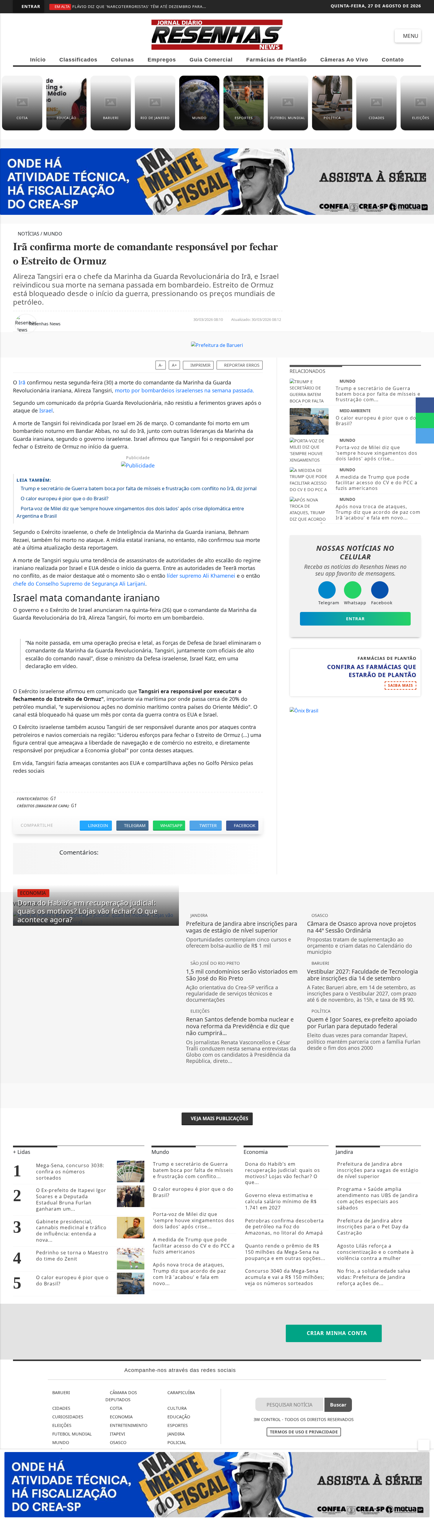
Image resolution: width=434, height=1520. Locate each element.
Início (38, 60)
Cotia (115, 1408)
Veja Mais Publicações (219, 1118)
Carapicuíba (180, 1392)
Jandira (175, 1434)
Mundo (60, 1442)
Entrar (30, 6)
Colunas (122, 60)
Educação (178, 1417)
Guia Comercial (211, 60)
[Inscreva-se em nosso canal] (41, 36)
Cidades (60, 1408)
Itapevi (117, 1434)
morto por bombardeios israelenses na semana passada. (184, 390)
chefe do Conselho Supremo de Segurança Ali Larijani (79, 583)
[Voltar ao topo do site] (425, 912)
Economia (121, 1417)
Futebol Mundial (71, 1434)
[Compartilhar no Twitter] (425, 436)
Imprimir (200, 365)
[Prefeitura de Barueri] (217, 344)
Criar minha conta (336, 1333)
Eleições (61, 1425)
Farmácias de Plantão (276, 60)
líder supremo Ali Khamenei (201, 575)
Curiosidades (67, 1417)
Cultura (176, 1408)
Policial (176, 1442)
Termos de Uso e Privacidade (304, 1432)
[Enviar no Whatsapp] (425, 420)
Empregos (162, 60)
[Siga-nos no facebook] (20, 36)
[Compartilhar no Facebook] (425, 405)
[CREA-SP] (217, 1484)
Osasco (117, 1442)
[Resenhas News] (217, 34)
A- (161, 365)
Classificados (78, 60)
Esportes (177, 1425)
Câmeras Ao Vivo (344, 60)
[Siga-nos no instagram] (62, 36)
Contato (393, 60)
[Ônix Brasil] (304, 710)
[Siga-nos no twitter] (84, 36)
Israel (46, 410)
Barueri (60, 1392)
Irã (22, 382)
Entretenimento (128, 1425)
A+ (174, 365)
